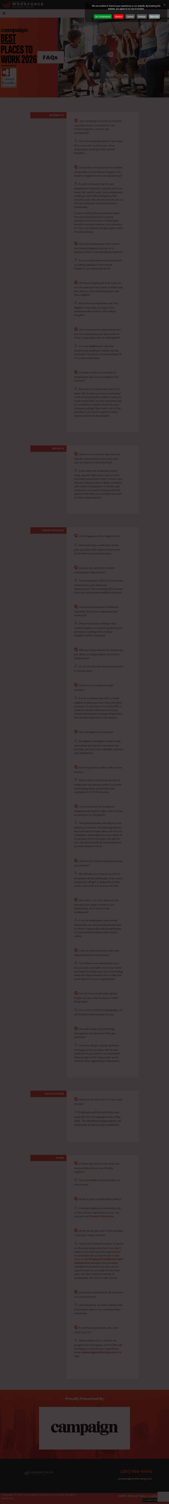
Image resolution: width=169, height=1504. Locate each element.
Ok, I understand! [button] (102, 16)
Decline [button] (118, 16)
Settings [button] (141, 16)
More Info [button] (154, 16)
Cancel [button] (130, 16)
